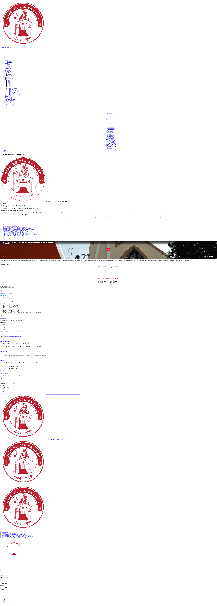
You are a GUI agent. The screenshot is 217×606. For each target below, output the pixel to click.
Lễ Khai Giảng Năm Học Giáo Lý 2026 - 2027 (11, 226)
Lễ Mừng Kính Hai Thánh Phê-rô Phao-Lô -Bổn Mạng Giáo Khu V (15, 230)
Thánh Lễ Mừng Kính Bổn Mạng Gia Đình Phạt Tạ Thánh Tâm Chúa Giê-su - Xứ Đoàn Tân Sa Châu (21, 234)
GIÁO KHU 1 (9, 83)
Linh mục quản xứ (3, 569)
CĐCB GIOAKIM (8, 95)
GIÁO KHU (7, 79)
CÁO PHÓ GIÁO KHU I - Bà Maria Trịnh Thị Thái (55, 439)
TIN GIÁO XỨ (5, 565)
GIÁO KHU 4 (9, 82)
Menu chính (2, 561)
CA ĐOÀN (7, 87)
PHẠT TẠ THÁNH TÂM (10, 99)
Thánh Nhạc (9, 62)
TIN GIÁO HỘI (6, 564)
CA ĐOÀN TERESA (11, 93)
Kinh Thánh (9, 66)
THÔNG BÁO (3, 393)
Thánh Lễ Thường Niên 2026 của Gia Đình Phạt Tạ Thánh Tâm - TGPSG (16, 235)
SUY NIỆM (5, 563)
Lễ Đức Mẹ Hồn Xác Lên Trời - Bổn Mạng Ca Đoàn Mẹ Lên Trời (15, 227)
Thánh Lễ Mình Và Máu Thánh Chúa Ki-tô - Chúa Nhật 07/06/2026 (15, 233)
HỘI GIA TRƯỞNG (9, 102)
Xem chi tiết (2, 262)
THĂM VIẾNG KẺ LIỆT (9, 104)
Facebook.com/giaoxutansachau (15, 336)
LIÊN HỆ (6, 108)
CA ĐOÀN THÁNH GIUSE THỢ (13, 94)
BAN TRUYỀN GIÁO (9, 105)
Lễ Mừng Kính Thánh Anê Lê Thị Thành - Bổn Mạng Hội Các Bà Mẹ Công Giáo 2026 (18, 229)
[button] (109, 113)
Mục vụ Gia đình (8, 68)
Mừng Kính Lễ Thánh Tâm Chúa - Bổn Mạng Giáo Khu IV (13, 232)
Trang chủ (4, 150)
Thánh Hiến (7, 67)
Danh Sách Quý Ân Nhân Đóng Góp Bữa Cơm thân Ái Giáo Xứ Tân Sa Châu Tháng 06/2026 (63, 484)
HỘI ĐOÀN (5, 566)
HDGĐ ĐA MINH (8, 96)
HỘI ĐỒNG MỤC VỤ (9, 78)
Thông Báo (7, 72)
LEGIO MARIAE (8, 101)
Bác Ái (8, 73)
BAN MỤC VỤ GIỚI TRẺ (10, 106)
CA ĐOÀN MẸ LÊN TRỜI (12, 88)
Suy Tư (6, 54)
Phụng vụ (6, 60)
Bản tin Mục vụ (8, 71)
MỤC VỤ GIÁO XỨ (4, 532)
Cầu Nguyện (7, 53)
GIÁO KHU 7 (9, 86)
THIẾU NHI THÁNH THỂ (10, 103)
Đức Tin (6, 63)
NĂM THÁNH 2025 (9, 59)
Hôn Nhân (9, 74)
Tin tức (4, 151)
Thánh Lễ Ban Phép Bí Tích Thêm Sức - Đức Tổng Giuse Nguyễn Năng (16, 231)
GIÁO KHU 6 (9, 85)
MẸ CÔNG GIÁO (8, 98)
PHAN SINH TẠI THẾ (9, 100)
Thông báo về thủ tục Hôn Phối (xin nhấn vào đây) (12, 375)
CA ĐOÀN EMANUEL (11, 92)
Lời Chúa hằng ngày (8, 52)
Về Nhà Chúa (9, 75)
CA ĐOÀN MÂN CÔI (11, 90)
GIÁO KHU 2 (9, 80)
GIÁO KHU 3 (9, 81)
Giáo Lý (8, 64)
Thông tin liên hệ (3, 591)
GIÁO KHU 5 (9, 84)
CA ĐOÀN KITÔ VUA (11, 89)
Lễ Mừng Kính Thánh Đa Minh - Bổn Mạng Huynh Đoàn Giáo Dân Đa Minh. (17, 228)
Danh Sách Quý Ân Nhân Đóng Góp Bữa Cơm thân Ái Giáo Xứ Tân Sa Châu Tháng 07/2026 (63, 394)
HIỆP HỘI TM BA (8, 97)
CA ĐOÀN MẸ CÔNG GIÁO (12, 91)
